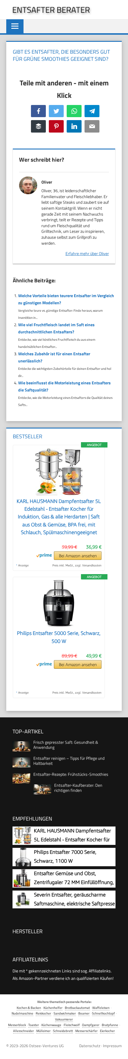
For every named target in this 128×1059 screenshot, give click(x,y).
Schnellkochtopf (103, 1013)
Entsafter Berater (51, 9)
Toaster (33, 1024)
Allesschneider (23, 1030)
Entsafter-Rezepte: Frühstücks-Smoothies (70, 774)
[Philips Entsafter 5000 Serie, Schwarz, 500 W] (58, 625)
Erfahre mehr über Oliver (87, 253)
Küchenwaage (51, 1024)
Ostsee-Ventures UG (46, 1046)
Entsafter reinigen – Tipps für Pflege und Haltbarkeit (68, 760)
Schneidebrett (63, 1030)
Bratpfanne (110, 1024)
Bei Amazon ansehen (78, 555)
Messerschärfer (86, 1030)
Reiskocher (43, 1013)
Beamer (84, 1013)
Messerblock (17, 1024)
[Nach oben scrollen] (119, 1050)
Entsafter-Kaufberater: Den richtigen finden (78, 787)
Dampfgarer (90, 1024)
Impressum (112, 1046)
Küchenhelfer (53, 1007)
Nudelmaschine (22, 1013)
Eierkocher (107, 1030)
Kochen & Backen (29, 1007)
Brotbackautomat (77, 1007)
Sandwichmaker (65, 1013)
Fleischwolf (72, 1024)
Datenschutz (89, 1046)
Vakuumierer (64, 1019)
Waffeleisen (101, 1007)
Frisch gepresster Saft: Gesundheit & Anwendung (65, 744)
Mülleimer (43, 1030)
